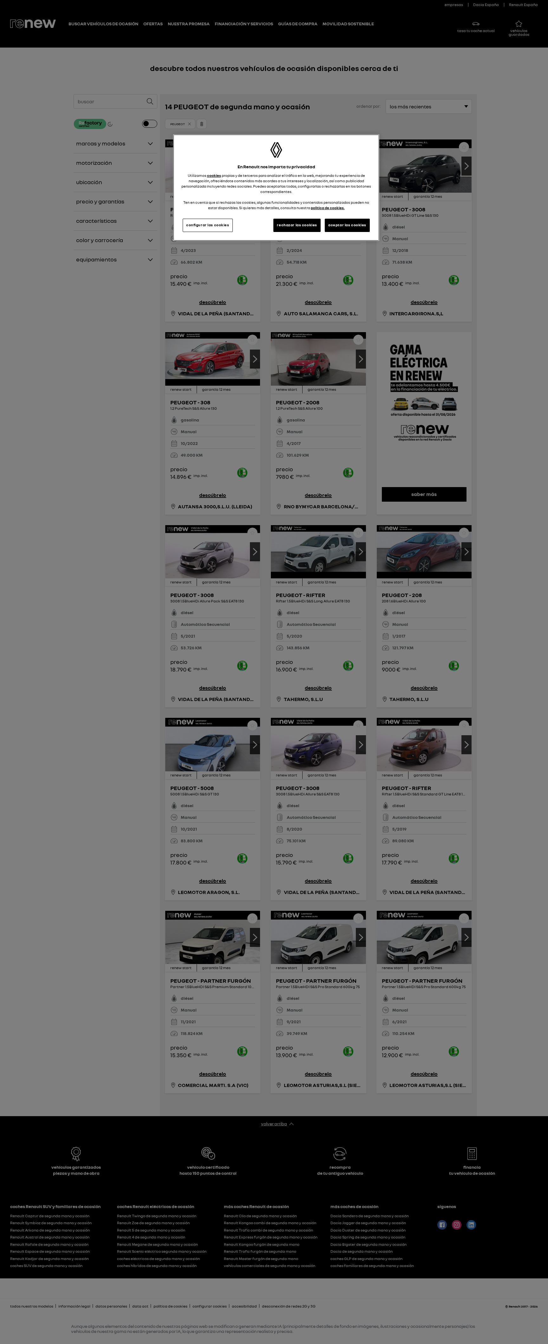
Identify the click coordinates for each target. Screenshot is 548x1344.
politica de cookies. (328, 208)
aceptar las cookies (347, 225)
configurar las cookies (207, 225)
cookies (214, 175)
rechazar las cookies (297, 225)
